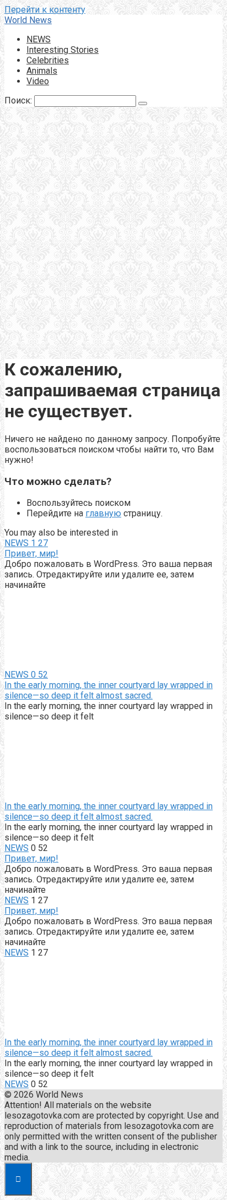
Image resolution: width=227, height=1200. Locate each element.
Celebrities (47, 60)
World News (28, 20)
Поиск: (19, 100)
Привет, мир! (31, 553)
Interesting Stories (62, 50)
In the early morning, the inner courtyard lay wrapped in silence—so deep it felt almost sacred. (108, 690)
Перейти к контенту (44, 9)
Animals (41, 71)
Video (37, 81)
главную (103, 513)
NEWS (38, 39)
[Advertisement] (113, 234)
